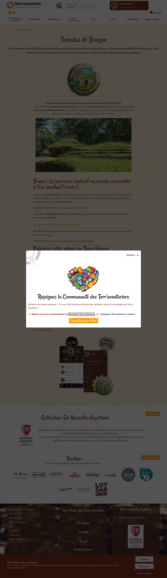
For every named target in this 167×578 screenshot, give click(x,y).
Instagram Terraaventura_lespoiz (117, 314)
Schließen (132, 255)
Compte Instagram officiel (83, 321)
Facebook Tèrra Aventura (81, 314)
